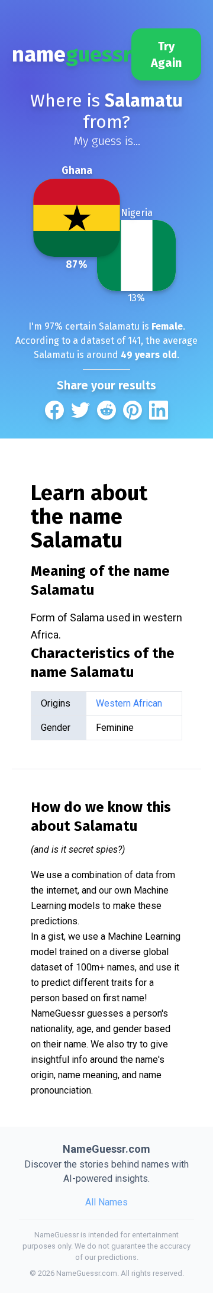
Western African (129, 703)
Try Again (166, 54)
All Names (106, 1202)
